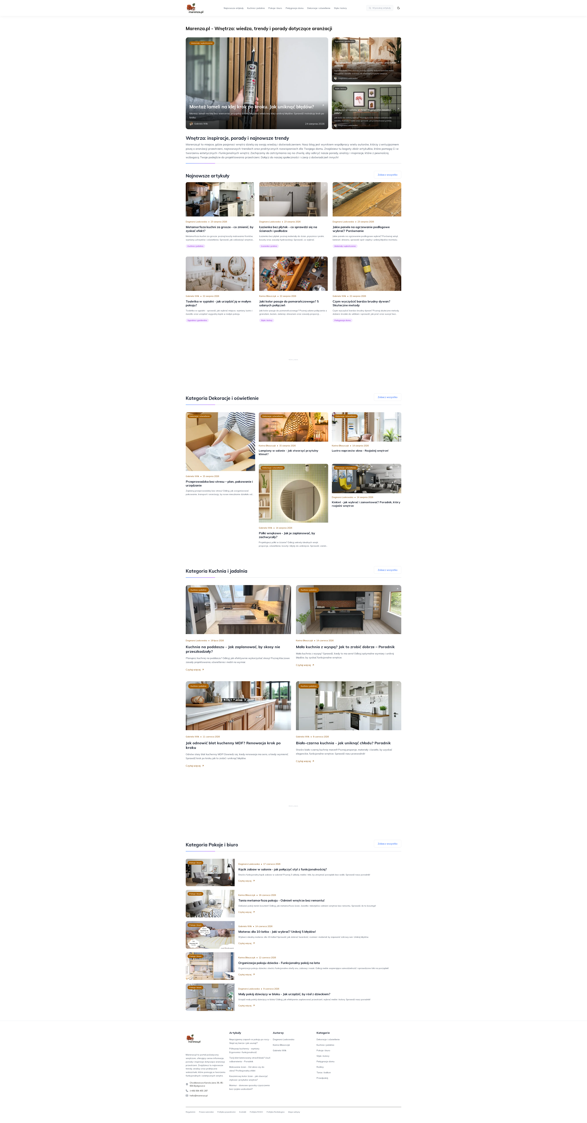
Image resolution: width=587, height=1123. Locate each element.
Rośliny (320, 1067)
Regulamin (190, 1112)
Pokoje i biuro (275, 8)
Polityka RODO (256, 1112)
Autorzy (278, 1033)
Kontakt (242, 1112)
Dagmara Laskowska (196, 221)
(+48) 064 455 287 (199, 1090)
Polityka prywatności (226, 1112)
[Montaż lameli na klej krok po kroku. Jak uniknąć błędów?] (257, 83)
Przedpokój (322, 1078)
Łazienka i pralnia (269, 246)
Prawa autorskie (206, 1112)
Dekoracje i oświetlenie (318, 8)
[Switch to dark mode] (398, 8)
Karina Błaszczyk (267, 296)
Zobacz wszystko (387, 174)
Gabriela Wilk (192, 296)
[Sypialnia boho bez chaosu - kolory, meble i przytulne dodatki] (366, 59)
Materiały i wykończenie (201, 43)
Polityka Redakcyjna (275, 1112)
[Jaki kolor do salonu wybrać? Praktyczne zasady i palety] (366, 107)
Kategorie (323, 1033)
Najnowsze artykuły (234, 8)
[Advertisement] (293, 359)
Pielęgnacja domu (295, 8)
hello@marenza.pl (199, 1095)
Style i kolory (340, 8)
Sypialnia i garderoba (344, 41)
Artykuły (235, 1033)
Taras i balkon (324, 1072)
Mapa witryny (294, 1112)
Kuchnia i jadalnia (256, 8)
